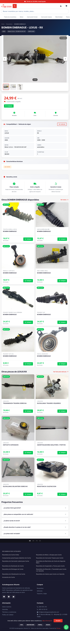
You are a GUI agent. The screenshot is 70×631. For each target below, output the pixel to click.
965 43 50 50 (42, 609)
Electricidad (58, 17)
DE (40, 540)
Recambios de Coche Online (10, 555)
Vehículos (39, 591)
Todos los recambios (10, 17)
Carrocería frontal (32, 17)
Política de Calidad (7, 614)
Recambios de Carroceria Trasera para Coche (49, 558)
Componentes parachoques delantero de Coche (16, 558)
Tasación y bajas (42, 593)
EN (33, 540)
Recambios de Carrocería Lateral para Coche (15, 561)
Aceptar (58, 620)
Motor (21, 17)
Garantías (5, 609)
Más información (47, 620)
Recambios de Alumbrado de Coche (13, 566)
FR (36, 540)
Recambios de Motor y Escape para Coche (49, 555)
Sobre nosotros (6, 607)
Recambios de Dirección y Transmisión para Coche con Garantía (51, 570)
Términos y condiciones (9, 612)
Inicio (2, 24)
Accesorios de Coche (8, 577)
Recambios (9, 24)
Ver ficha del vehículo (61, 371)
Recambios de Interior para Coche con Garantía (50, 574)
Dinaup (58, 628)
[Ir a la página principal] (6, 6)
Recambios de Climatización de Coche (13, 574)
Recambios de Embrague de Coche (12, 569)
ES (30, 540)
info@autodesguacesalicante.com (48, 612)
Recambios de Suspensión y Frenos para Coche (50, 566)
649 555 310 (42, 607)
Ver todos (65, 200)
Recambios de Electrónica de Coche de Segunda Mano (50, 562)
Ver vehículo (62, 124)
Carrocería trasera (46, 17)
